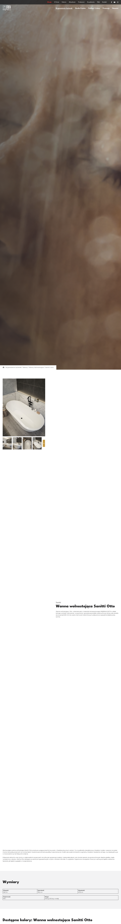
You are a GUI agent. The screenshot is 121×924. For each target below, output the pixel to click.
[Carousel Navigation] (44, 443)
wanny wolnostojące (36, 367)
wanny (25, 367)
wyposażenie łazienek (13, 367)
